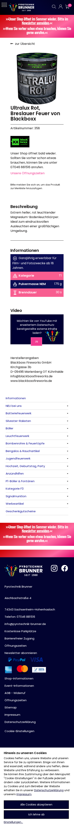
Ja (36, 341)
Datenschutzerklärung (49, 790)
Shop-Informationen (19, 678)
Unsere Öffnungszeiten (27, 173)
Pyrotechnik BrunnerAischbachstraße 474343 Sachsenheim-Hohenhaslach (30, 598)
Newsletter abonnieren (21, 653)
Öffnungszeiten (16, 646)
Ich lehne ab (36, 814)
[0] (67, 7)
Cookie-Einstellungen (19, 731)
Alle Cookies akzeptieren (36, 804)
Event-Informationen (19, 686)
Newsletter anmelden (35, 23)
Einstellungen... (13, 822)
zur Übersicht (25, 44)
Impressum (24, 794)
